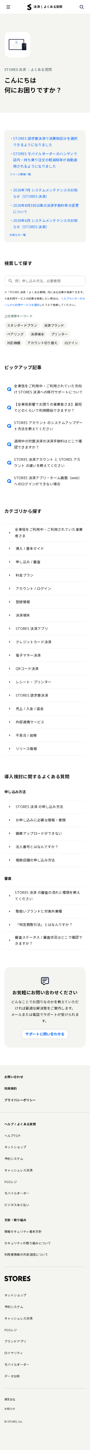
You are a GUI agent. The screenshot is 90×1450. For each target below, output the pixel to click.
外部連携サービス (30, 722)
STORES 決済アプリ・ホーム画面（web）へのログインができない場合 (48, 481)
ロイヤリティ (13, 1353)
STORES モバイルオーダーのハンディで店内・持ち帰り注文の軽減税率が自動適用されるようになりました (45, 160)
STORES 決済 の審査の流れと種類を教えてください (47, 895)
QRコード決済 (27, 668)
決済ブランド (54, 325)
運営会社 (9, 1399)
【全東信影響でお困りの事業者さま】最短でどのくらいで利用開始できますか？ (48, 407)
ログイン (71, 343)
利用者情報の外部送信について (26, 1254)
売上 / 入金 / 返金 (30, 708)
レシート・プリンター (33, 682)
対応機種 (13, 343)
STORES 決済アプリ (32, 628)
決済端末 (37, 334)
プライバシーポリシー (20, 1100)
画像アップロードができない (39, 833)
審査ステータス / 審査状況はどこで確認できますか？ (48, 940)
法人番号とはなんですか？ (37, 846)
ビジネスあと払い (16, 1205)
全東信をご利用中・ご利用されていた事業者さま (49, 532)
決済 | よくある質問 (48, 7)
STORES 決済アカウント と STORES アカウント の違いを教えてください (47, 462)
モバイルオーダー (16, 1193)
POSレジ (10, 1182)
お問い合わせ (13, 1077)
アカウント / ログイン (33, 588)
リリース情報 (26, 748)
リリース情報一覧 (20, 174)
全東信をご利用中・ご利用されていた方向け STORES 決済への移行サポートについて (48, 389)
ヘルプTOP (12, 1136)
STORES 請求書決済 (32, 695)
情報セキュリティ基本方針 (23, 1231)
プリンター (59, 334)
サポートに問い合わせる (45, 1034)
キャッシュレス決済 (18, 1170)
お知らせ (9, 1409)
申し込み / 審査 (28, 561)
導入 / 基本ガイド (30, 548)
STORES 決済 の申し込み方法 (39, 806)
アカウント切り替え (42, 343)
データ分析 (12, 1376)
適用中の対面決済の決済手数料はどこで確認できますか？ (48, 444)
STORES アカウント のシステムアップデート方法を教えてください (48, 425)
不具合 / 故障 (26, 735)
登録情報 (23, 602)
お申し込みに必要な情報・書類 (41, 820)
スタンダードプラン (22, 325)
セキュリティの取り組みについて (27, 1243)
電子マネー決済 (28, 655)
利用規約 (10, 1088)
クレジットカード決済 (33, 642)
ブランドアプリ (15, 1341)
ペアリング (15, 334)
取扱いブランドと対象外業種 (39, 911)
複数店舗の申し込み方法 (35, 860)
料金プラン (25, 575)
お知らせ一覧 (18, 235)
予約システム (13, 1159)
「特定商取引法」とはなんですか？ (44, 924)
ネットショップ (15, 1147)
